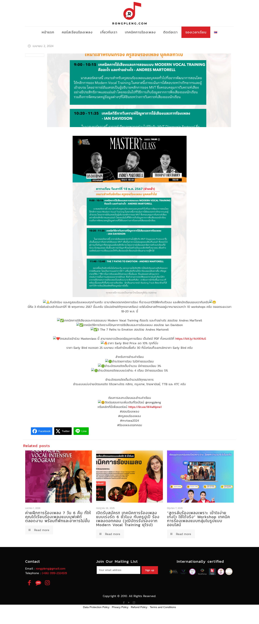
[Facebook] (124, 602)
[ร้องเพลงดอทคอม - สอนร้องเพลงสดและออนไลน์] (129, 13)
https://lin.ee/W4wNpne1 (145, 407)
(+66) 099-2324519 (54, 573)
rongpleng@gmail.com (50, 568)
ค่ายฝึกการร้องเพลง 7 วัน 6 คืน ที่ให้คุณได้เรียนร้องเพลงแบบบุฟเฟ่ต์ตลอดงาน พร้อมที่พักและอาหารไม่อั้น (58, 517)
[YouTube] (129, 602)
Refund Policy (139, 607)
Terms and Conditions (163, 607)
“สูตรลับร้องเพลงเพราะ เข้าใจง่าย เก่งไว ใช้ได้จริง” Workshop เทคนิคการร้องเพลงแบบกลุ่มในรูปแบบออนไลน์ (198, 519)
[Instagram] (134, 602)
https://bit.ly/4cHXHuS (190, 338)
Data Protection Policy (96, 607)
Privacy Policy (120, 607)
